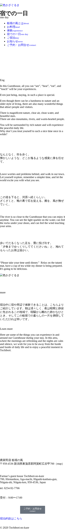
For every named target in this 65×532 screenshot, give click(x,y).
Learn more (6, 328)
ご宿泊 (13, 37)
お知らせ (15, 41)
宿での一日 (17, 34)
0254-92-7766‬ (12, 488)
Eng (2, 80)
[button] (32, 80)
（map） (59, 463)
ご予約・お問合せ (21, 44)
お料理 (13, 26)
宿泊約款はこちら (11, 518)
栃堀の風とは (18, 23)
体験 (15, 30)
